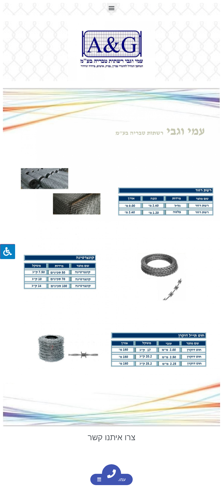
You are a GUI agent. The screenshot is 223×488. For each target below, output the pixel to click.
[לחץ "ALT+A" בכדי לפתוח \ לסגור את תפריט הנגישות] (7, 251)
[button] (111, 7)
